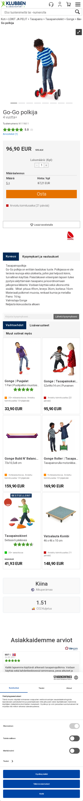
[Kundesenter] (51, 4)
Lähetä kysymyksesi (66, 316)
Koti (3, 19)
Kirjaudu (60, 4)
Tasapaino (36, 19)
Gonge (70, 19)
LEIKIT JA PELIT (17, 19)
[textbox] (28, 316)
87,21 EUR (44, 183)
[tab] (11, 256)
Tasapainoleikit (54, 19)
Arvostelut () (10, 134)
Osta (41, 194)
